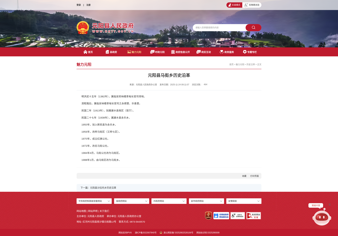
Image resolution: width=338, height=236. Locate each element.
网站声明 (93, 211)
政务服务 (229, 52)
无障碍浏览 (254, 5)
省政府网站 (121, 201)
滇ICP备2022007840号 (146, 233)
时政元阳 (160, 52)
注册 (88, 5)
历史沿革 (251, 64)
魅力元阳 (136, 52)
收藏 (244, 176)
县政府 (113, 52)
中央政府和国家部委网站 (90, 201)
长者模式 (236, 5)
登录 (79, 5)
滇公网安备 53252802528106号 (178, 233)
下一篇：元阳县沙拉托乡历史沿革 (98, 187)
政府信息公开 (183, 52)
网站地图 (81, 211)
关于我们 (104, 211)
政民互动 (206, 52)
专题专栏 (252, 52)
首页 (90, 52)
